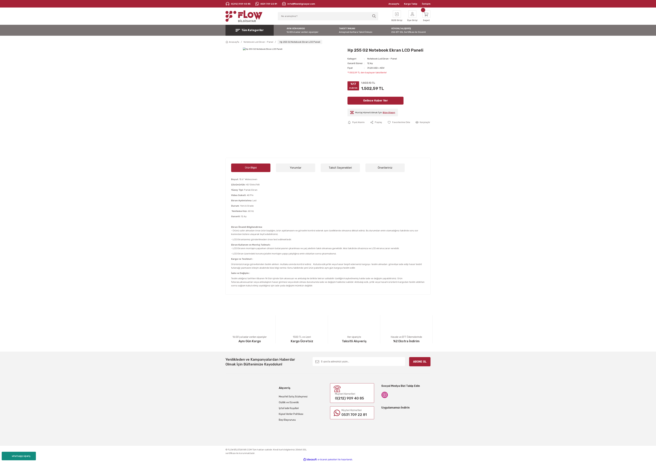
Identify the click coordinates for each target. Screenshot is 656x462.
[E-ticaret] (328, 459)
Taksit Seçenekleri (340, 167)
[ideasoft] (310, 459)
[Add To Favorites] (398, 122)
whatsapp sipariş (21, 456)
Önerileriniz (385, 167)
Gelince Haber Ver (375, 100)
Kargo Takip (410, 4)
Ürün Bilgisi (251, 167)
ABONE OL (420, 361)
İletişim (426, 4)
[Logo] (244, 16)
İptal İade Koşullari (289, 408)
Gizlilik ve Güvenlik (289, 402)
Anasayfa (393, 4)
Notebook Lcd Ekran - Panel (382, 58)
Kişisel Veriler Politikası (291, 414)
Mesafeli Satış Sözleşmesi (293, 396)
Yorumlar (295, 167)
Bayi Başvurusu (287, 419)
